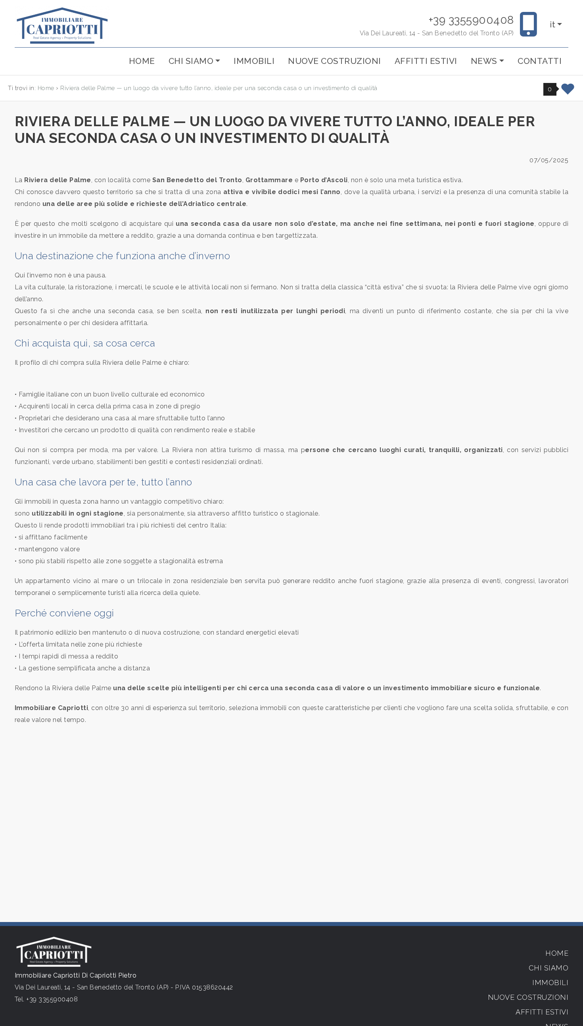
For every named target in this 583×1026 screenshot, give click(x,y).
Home (142, 61)
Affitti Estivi (426, 61)
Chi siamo (549, 968)
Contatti (540, 61)
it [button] (552, 24)
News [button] (484, 61)
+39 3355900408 (471, 20)
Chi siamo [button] (191, 61)
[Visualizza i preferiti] (567, 92)
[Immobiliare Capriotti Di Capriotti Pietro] (62, 25)
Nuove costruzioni (334, 61)
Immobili (254, 61)
